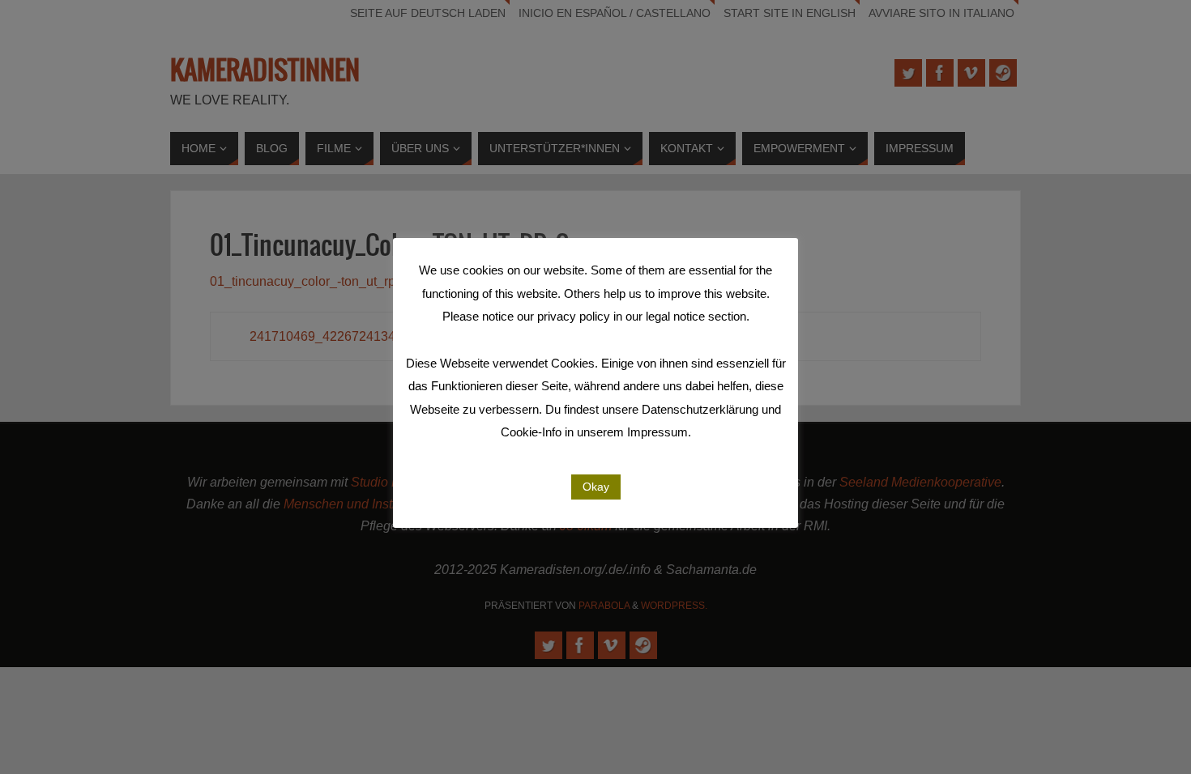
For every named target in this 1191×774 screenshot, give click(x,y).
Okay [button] (596, 486)
